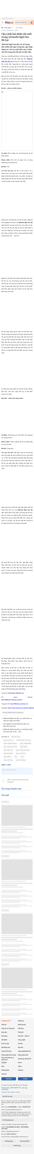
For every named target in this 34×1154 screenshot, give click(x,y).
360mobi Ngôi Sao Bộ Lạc (24, 740)
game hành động (20, 760)
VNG (15, 756)
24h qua (4, 1074)
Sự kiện (25, 1079)
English (4, 1062)
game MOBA (7, 756)
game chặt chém (20, 753)
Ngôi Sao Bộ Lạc (8, 740)
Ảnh (2, 1066)
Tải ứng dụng (9, 1141)
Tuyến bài (9, 1079)
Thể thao (21, 1028)
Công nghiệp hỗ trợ (24, 1051)
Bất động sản (5, 1047)
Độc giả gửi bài (24, 1141)
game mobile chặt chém (10, 746)
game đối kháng (8, 760)
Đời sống (4, 1036)
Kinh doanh (22, 1024)
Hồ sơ (20, 1062)
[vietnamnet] (9, 23)
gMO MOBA (23, 746)
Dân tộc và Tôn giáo (8, 1028)
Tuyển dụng (17, 1145)
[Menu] (2, 22)
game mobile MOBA (25, 743)
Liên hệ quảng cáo (8, 1120)
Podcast (20, 1070)
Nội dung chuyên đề (24, 1059)
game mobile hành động (22, 750)
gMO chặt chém (8, 750)
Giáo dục (4, 1032)
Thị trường (19, 27)
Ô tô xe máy (5, 1043)
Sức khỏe (4, 1040)
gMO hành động (8, 753)
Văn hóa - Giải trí (23, 1036)
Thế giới (20, 1032)
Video (20, 1066)
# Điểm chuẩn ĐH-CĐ (21, 22)
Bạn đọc (20, 1047)
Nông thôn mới (23, 1055)
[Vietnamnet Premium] (6, 1021)
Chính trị (21, 1021)
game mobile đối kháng (10, 743)
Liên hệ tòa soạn (7, 1096)
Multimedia (5, 1070)
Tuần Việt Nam (6, 1051)
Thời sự (3, 1024)
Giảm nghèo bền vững (8, 1055)
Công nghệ (7, 27)
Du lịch (20, 1043)
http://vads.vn (11, 1134)
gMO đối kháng (16, 736)
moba (22, 756)
